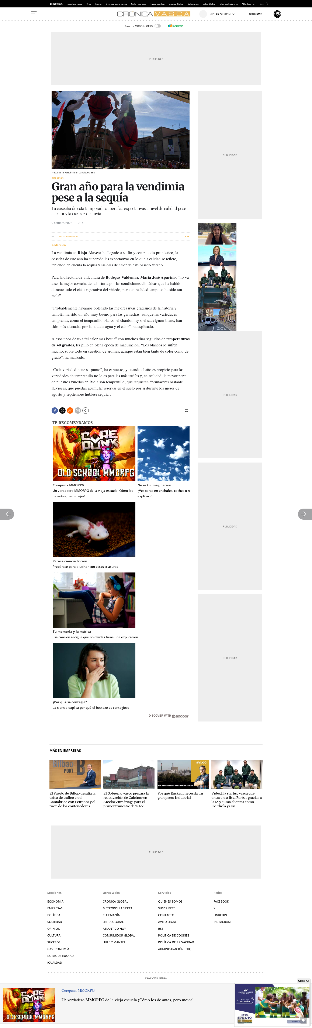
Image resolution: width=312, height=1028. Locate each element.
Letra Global (209, 4)
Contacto (166, 915)
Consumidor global (119, 935)
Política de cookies (173, 935)
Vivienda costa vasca (116, 4)
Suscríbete (166, 908)
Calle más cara (138, 4)
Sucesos (53, 942)
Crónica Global (176, 4)
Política (53, 915)
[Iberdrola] (175, 26)
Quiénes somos (170, 901)
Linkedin (220, 915)
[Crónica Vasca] (156, 14)
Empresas (57, 178)
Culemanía (193, 4)
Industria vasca (74, 4)
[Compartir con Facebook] (55, 410)
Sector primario (69, 236)
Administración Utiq (174, 949)
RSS (160, 929)
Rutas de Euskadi (60, 956)
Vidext (98, 4)
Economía (55, 901)
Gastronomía (58, 949)
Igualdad (54, 962)
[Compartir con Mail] (78, 410)
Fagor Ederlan (157, 4)
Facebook (221, 901)
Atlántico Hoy (249, 4)
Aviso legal (167, 922)
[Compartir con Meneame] (70, 410)
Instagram (222, 922)
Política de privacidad (176, 942)
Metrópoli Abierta (229, 4)
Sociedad (54, 922)
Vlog (89, 4)
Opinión (53, 929)
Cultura (53, 935)
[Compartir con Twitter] (62, 410)
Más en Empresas (65, 750)
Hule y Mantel (114, 942)
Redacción (59, 245)
